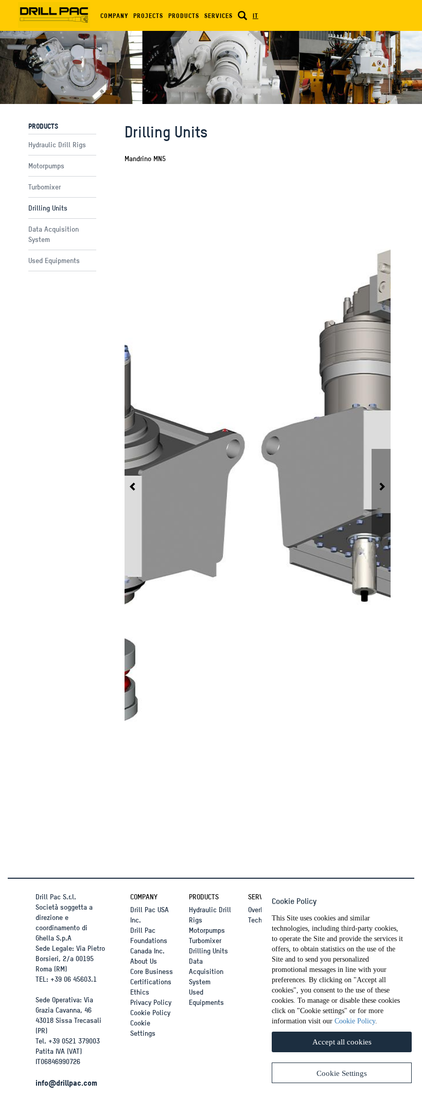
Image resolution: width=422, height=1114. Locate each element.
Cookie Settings (142, 1027)
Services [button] (218, 15)
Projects (148, 15)
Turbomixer (44, 186)
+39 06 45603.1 (73, 978)
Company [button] (114, 15)
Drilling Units (47, 207)
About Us (143, 960)
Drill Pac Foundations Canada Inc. (148, 940)
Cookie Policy (150, 1012)
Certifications (150, 981)
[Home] (58, 13)
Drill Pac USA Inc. (149, 914)
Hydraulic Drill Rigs (57, 144)
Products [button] (183, 15)
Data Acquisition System (206, 971)
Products (204, 896)
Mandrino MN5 (145, 158)
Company (143, 896)
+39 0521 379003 (74, 1040)
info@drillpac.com (66, 1082)
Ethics (139, 991)
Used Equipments (54, 260)
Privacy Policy (150, 1002)
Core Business (151, 971)
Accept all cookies (342, 1042)
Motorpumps (46, 165)
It (255, 15)
